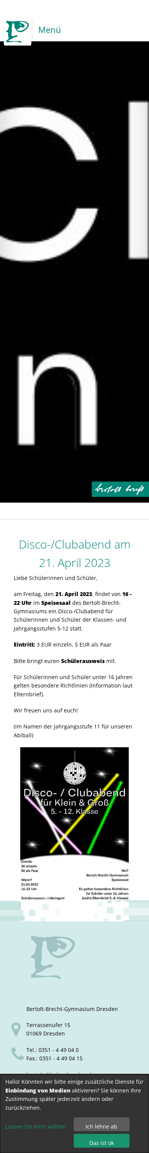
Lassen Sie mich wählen (35, 1126)
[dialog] (74, 1113)
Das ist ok (101, 1142)
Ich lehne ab (101, 1126)
